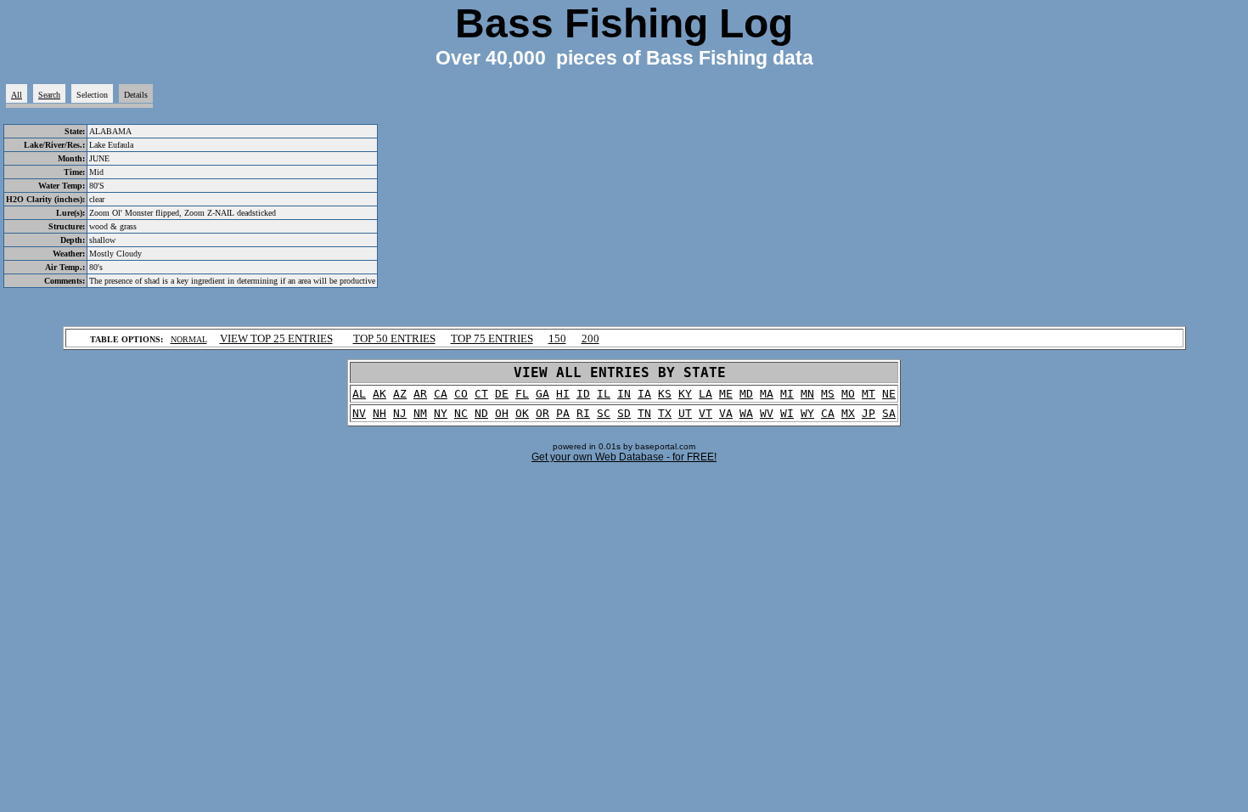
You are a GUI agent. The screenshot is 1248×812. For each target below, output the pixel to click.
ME (726, 393)
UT (685, 413)
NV (359, 413)
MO (848, 393)
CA (440, 393)
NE (889, 393)
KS (665, 393)
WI (787, 413)
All (16, 94)
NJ (400, 413)
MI (787, 393)
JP (868, 413)
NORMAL (189, 339)
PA (563, 413)
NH (379, 413)
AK (379, 393)
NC (461, 413)
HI (563, 393)
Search (49, 94)
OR (542, 413)
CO (461, 393)
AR (420, 393)
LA (705, 393)
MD (746, 393)
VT (705, 413)
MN (807, 393)
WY (807, 413)
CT (481, 393)
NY (440, 413)
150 (557, 338)
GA (542, 393)
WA (746, 413)
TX (665, 413)
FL (522, 393)
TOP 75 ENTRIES (492, 338)
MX (848, 413)
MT (868, 393)
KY (685, 393)
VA (726, 413)
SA (889, 413)
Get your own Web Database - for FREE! (624, 457)
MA (766, 393)
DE (502, 393)
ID (583, 393)
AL (359, 393)
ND (481, 413)
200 (590, 338)
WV (766, 413)
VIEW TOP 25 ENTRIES (276, 338)
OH (502, 413)
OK (522, 413)
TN (644, 413)
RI (583, 413)
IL (603, 393)
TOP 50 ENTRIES (394, 338)
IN (624, 393)
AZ (400, 393)
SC (603, 413)
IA (644, 393)
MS (828, 393)
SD (624, 413)
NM (420, 413)
